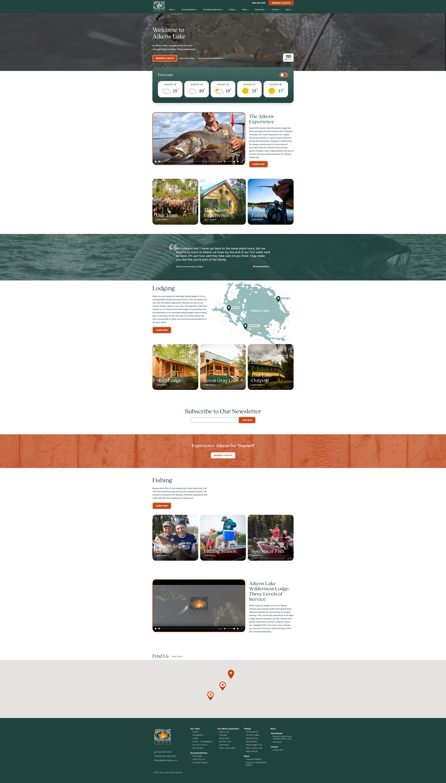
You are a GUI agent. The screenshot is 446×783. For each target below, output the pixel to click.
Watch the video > (187, 58)
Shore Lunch (224, 732)
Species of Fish (252, 738)
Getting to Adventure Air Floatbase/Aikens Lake (282, 737)
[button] (231, 674)
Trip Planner (259, 9)
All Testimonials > (261, 266)
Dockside (223, 735)
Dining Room (224, 738)
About (171, 9)
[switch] (284, 75)
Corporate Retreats (253, 759)
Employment (277, 750)
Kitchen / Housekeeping (202, 741)
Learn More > (177, 656)
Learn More (258, 164)
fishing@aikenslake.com (165, 760)
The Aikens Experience (212, 9)
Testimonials (224, 745)
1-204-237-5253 (163, 752)
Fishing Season (252, 732)
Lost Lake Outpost (200, 762)
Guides (195, 738)
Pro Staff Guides (252, 735)
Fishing (232, 9)
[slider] (187, 161)
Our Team (195, 729)
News (288, 9)
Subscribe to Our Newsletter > (210, 58)
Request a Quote (281, 3)
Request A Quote (223, 455)
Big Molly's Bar (225, 741)
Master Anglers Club (254, 745)
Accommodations (188, 9)
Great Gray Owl (198, 759)
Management (197, 735)
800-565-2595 (258, 3)
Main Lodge (197, 756)
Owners (195, 732)
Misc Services (197, 748)
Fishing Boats (251, 741)
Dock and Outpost (199, 745)
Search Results (252, 751)
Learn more (162, 330)
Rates (245, 9)
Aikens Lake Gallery (227, 748)
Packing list (277, 742)
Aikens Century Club (254, 748)
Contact (275, 9)
